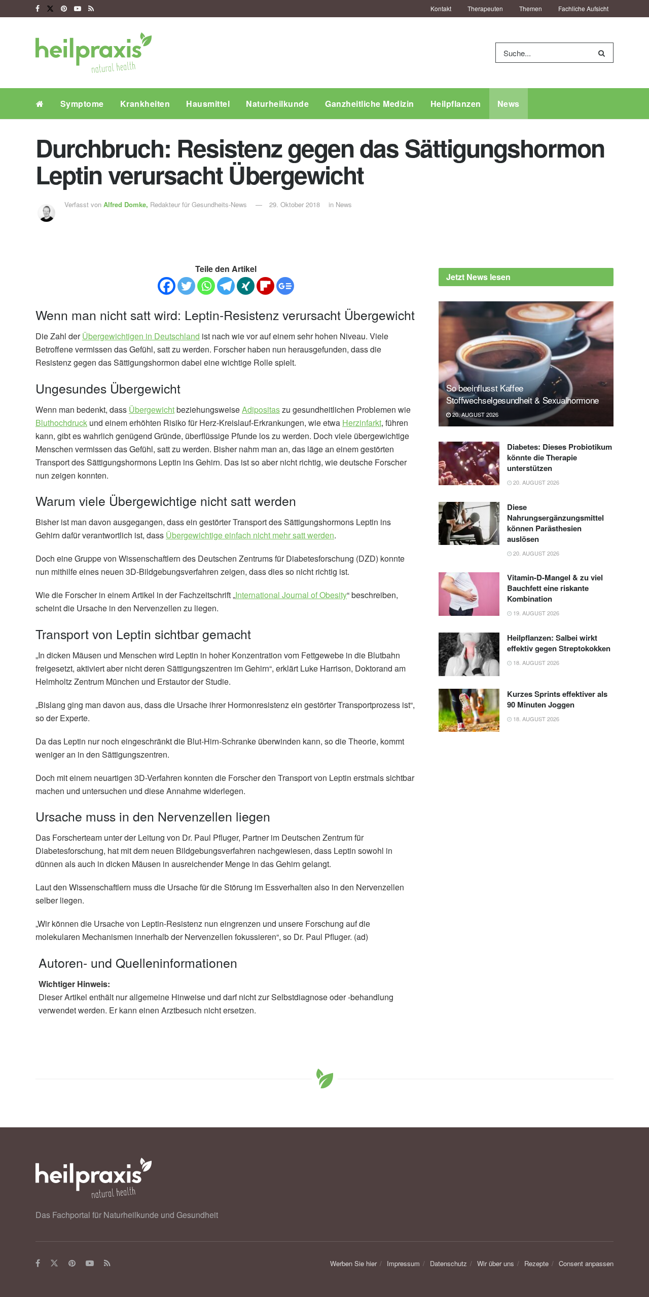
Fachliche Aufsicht (583, 8)
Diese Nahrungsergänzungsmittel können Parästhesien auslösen (555, 522)
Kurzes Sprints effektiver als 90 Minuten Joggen (557, 699)
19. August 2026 (535, 613)
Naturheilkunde (277, 103)
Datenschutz (448, 1263)
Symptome (82, 103)
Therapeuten (485, 8)
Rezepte (536, 1263)
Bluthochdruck (61, 422)
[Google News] (285, 286)
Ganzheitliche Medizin (369, 103)
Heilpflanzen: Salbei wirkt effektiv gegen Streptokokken (558, 643)
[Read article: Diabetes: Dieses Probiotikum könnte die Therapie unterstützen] (469, 463)
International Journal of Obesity (291, 595)
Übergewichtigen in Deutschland (141, 336)
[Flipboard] (265, 286)
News (508, 103)
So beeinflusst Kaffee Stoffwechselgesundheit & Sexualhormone (522, 393)
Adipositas (261, 409)
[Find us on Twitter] (50, 8)
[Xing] (246, 286)
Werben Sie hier (353, 1263)
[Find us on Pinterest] (64, 8)
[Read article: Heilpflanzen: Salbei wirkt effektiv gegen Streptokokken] (469, 654)
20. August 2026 (474, 414)
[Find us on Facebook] (37, 8)
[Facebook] (166, 286)
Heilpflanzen (455, 103)
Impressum (403, 1263)
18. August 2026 (535, 662)
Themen (530, 8)
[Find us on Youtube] (77, 8)
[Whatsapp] (206, 286)
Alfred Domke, (126, 204)
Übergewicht (151, 409)
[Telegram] (226, 286)
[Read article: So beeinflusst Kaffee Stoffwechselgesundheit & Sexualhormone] (526, 363)
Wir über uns (495, 1263)
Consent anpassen (586, 1263)
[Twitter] (186, 286)
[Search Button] (603, 53)
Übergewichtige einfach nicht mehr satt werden (250, 535)
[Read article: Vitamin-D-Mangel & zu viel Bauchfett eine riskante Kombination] (469, 594)
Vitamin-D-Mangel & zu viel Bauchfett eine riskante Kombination (555, 588)
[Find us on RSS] (91, 8)
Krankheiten (145, 103)
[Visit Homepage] (93, 52)
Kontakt (440, 8)
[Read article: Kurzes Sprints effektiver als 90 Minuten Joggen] (469, 710)
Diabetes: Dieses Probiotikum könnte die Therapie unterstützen (559, 457)
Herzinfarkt (361, 422)
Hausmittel (208, 103)
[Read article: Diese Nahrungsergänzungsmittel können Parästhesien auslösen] (469, 523)
